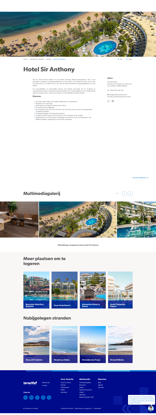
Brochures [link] (82, 385)
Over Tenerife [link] (67, 379)
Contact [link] (44, 385)
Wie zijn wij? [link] (46, 382)
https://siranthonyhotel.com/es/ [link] (120, 97)
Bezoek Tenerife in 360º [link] (86, 397)
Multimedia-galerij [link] (85, 382)
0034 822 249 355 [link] (117, 90)
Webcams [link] (82, 394)
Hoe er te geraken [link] (139, 177)
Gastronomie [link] (65, 387)
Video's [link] (81, 392)
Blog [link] (99, 382)
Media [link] (63, 390)
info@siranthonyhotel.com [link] (118, 95)
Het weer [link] (101, 387)
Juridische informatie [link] (67, 408)
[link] (25, 59)
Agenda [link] (100, 385)
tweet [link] (130, 59)
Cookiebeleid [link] (97, 408)
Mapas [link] (81, 387)
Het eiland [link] (64, 392)
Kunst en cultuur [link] (66, 382)
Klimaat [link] (63, 385)
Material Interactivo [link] (85, 390)
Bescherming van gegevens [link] (83, 408)
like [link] (121, 59)
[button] (124, 193)
